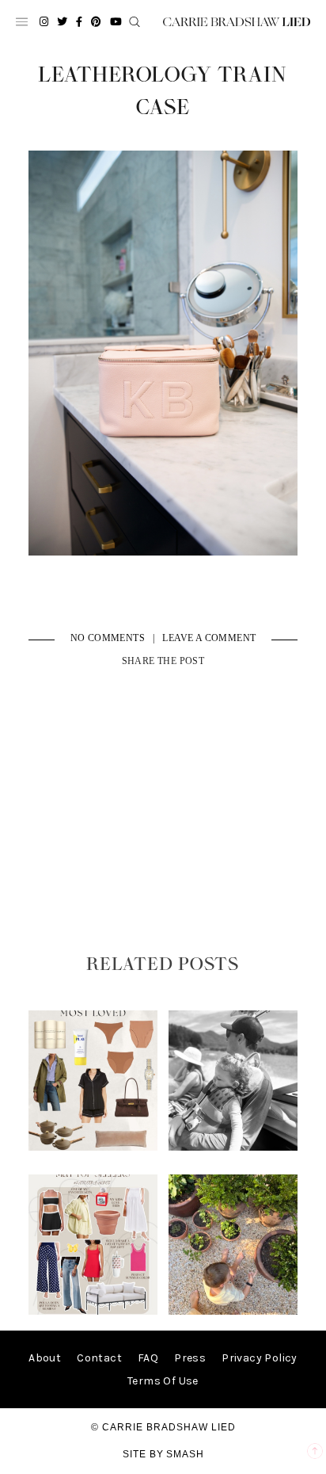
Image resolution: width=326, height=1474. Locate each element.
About (44, 1358)
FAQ (148, 1358)
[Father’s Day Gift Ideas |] (233, 1147)
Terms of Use (163, 1381)
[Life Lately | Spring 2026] (233, 1311)
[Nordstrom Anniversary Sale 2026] (93, 1147)
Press (190, 1358)
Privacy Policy (260, 1358)
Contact (99, 1358)
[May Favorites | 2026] (93, 1311)
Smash (185, 1454)
